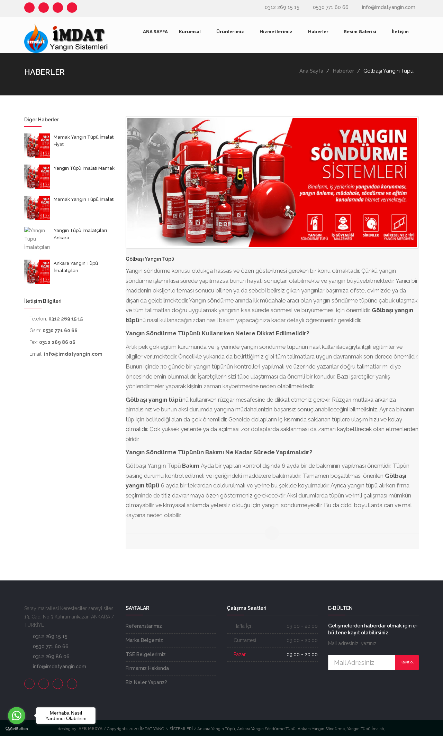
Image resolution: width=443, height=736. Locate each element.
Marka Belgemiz (144, 640)
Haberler (318, 31)
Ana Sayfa (311, 71)
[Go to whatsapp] (16, 715)
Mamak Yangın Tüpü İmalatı (84, 199)
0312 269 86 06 (51, 656)
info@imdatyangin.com (388, 7)
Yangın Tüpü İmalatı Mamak (84, 168)
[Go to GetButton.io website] (17, 729)
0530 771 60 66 (331, 7)
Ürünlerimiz (230, 31)
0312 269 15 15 (282, 7)
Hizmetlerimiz (276, 31)
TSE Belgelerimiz (146, 654)
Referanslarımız (144, 626)
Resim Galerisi (360, 31)
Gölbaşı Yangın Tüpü (153, 465)
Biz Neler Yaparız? (146, 682)
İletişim (400, 31)
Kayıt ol (407, 662)
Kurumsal (190, 31)
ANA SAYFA (155, 31)
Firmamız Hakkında (147, 668)
